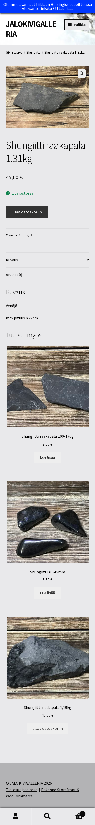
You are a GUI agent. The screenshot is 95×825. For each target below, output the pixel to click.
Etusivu (17, 52)
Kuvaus (12, 259)
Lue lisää (66, 8)
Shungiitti (33, 52)
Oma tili (16, 816)
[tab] (47, 260)
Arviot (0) (14, 274)
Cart (73, 812)
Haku (47, 816)
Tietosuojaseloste (21, 789)
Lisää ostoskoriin (26, 211)
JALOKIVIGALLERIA (31, 29)
